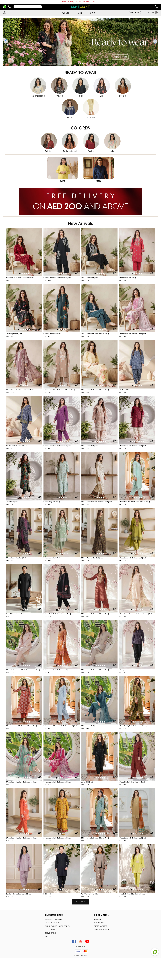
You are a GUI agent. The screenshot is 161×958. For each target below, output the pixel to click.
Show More (80, 901)
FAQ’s (47, 936)
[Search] (39, 6)
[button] (78, 63)
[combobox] (28, 6)
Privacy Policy (51, 930)
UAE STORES (134, 13)
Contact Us (99, 923)
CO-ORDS (80, 128)
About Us (98, 919)
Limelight (83, 955)
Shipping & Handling (54, 919)
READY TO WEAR (80, 73)
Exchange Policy (53, 923)
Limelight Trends (101, 930)
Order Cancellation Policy (57, 926)
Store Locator (100, 926)
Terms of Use (50, 933)
